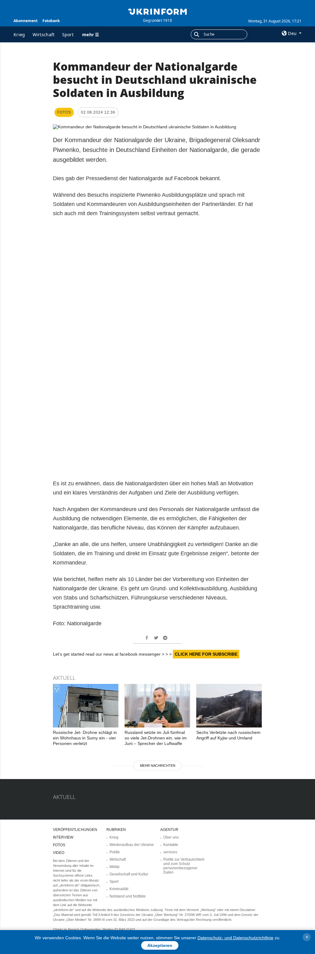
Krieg (19, 34)
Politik (115, 852)
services (170, 852)
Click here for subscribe (206, 654)
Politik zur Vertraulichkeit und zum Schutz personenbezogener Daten (183, 865)
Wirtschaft (44, 34)
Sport (68, 34)
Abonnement (26, 20)
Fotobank (51, 20)
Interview (63, 837)
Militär (115, 867)
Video (58, 853)
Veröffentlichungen (75, 830)
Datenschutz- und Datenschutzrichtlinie (235, 937)
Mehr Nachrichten (157, 765)
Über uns (171, 837)
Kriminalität (119, 889)
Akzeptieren (159, 945)
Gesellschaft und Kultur (129, 874)
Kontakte (170, 845)
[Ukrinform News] (157, 11)
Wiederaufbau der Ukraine (132, 845)
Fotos (59, 845)
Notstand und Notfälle (128, 896)
